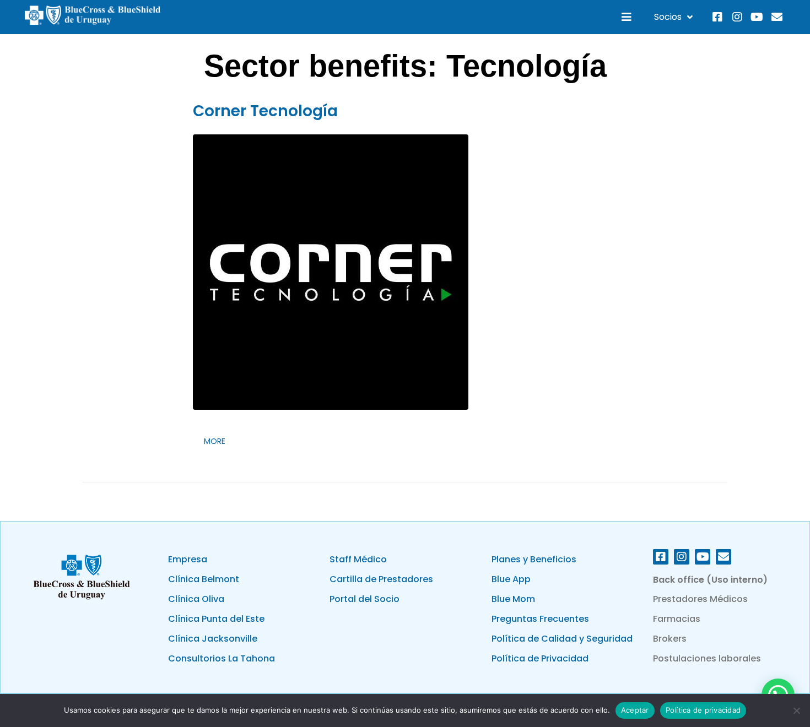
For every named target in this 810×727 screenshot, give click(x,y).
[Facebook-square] (717, 17)
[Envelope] (777, 17)
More (214, 441)
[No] (796, 710)
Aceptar (635, 710)
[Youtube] (757, 17)
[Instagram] (737, 17)
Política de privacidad (703, 710)
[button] (626, 16)
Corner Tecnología (265, 111)
